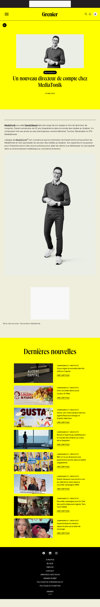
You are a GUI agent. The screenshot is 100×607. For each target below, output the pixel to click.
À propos (50, 560)
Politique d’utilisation (50, 586)
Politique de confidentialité (50, 582)
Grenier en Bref (50, 578)
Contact (50, 571)
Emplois (50, 567)
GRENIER (50, 591)
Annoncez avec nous (50, 574)
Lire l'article (63, 375)
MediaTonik (21, 140)
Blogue (50, 563)
